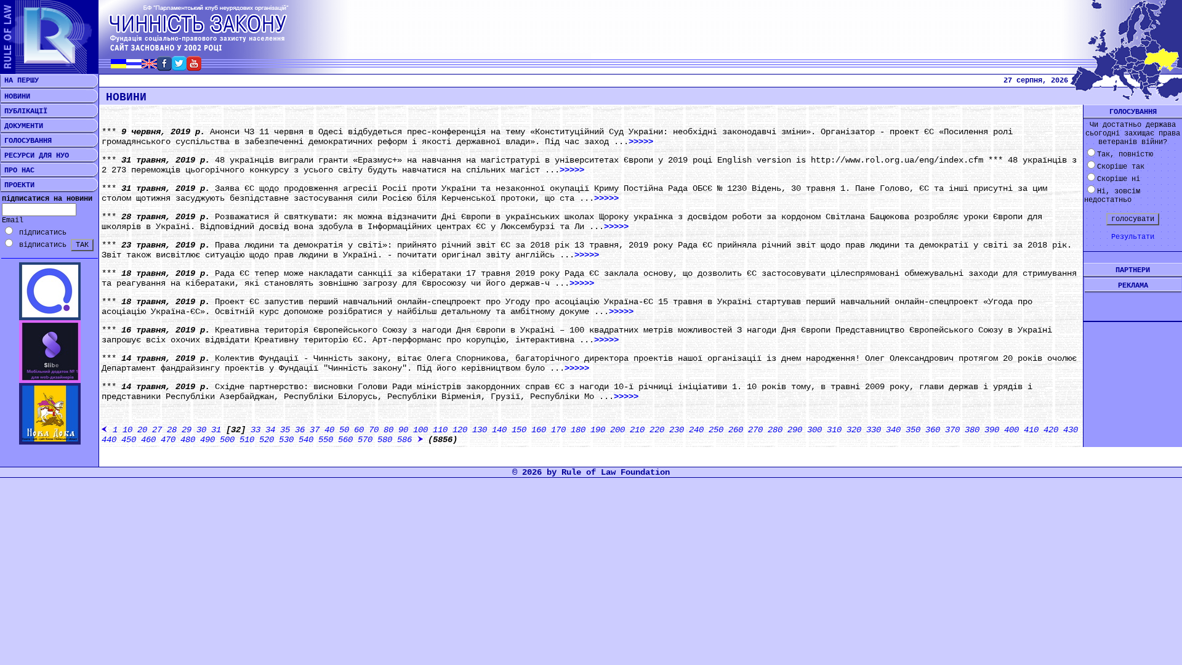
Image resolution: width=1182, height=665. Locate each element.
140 (499, 430)
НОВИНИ (15, 96)
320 (853, 430)
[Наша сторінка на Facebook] (164, 67)
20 (142, 430)
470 (168, 440)
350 (913, 430)
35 (285, 430)
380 (972, 430)
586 (404, 440)
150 (519, 430)
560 (345, 440)
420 (1050, 430)
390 (991, 430)
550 (325, 440)
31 (216, 430)
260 (735, 430)
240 (696, 430)
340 (893, 430)
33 (255, 430)
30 (201, 430)
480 (187, 440)
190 (597, 430)
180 (578, 430)
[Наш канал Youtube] (194, 67)
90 (403, 430)
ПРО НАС (17, 170)
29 (186, 430)
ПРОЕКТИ (17, 185)
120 (459, 430)
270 (755, 430)
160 (538, 430)
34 (270, 430)
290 (794, 430)
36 (300, 430)
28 (172, 430)
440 (109, 440)
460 (148, 440)
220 (656, 430)
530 (286, 440)
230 (676, 430)
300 (814, 430)
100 (420, 430)
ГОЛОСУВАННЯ (26, 141)
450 (128, 440)
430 (1070, 430)
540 (306, 440)
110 (440, 430)
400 (1011, 430)
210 (637, 430)
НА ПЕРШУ (19, 80)
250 (716, 430)
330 (873, 430)
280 (775, 430)
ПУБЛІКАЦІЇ (23, 111)
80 (388, 430)
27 (157, 430)
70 (374, 430)
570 (365, 440)
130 (479, 430)
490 (207, 440)
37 (315, 430)
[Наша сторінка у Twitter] (179, 67)
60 (359, 430)
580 (384, 440)
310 (834, 430)
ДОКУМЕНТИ (21, 126)
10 (127, 430)
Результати (1132, 237)
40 (329, 430)
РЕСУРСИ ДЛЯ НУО (34, 155)
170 (558, 430)
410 (1031, 430)
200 (617, 430)
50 (344, 430)
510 (246, 440)
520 (266, 440)
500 (227, 440)
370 (952, 430)
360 (932, 430)
